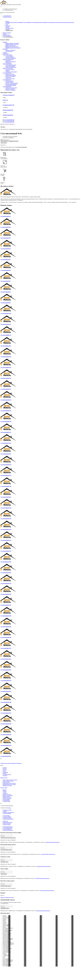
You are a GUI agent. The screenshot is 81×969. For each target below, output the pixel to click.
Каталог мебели (4, 787)
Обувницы (8, 62)
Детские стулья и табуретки (12, 83)
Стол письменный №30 (6, 529)
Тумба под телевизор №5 (8, 95)
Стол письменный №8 (6, 291)
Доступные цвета (4, 141)
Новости (7, 26)
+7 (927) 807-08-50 (7, 15)
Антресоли (8, 77)
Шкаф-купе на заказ (7, 785)
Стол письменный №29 (6, 518)
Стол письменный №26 (6, 486)
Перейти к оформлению (7, 897)
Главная (4, 767)
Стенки (14, 22)
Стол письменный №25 (6, 475)
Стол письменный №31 (6, 540)
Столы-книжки (9, 55)
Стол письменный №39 (6, 626)
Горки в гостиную (10, 74)
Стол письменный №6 (6, 270)
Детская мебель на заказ (8, 781)
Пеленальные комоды (11, 85)
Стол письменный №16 (6, 378)
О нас (7, 24)
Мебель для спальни (48, 22)
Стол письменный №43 (6, 669)
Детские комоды (9, 51)
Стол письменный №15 (6, 367)
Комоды (10, 22)
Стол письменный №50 (6, 745)
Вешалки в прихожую (11, 61)
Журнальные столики (11, 75)
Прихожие (8, 60)
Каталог (5, 768)
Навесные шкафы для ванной (12, 43)
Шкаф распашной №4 (8, 115)
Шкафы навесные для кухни (12, 44)
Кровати (8, 70)
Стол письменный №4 (6, 248)
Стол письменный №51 (6, 756)
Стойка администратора (11, 87)
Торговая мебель (70, 22)
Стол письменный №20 (6, 421)
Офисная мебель (40, 22)
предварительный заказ (13, 141)
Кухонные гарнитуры (11, 58)
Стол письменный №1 (6, 216)
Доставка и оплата (10, 28)
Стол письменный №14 (6, 356)
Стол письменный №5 (6, 259)
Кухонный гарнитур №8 (8, 105)
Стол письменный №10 (6, 313)
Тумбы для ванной (7, 813)
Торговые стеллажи (10, 88)
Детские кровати (9, 80)
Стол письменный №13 (6, 345)
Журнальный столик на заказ (9, 783)
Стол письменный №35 (6, 583)
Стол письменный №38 (6, 615)
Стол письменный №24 (6, 464)
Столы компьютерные (11, 64)
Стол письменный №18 (6, 399)
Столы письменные (10, 66)
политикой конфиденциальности (52, 842)
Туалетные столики (10, 69)
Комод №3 (5, 100)
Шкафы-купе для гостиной (12, 46)
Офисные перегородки (11, 67)
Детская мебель (63, 22)
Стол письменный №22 (6, 443)
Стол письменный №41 (6, 648)
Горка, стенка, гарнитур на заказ (10, 779)
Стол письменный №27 (6, 497)
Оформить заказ (9, 30)
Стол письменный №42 (6, 659)
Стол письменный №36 (6, 594)
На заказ (7, 23)
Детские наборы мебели (11, 84)
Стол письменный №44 (6, 680)
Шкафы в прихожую (10, 45)
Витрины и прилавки (10, 90)
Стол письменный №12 (6, 335)
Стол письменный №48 (6, 723)
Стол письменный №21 (6, 432)
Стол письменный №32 (6, 551)
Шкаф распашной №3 (8, 110)
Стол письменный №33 (6, 561)
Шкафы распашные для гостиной (13, 47)
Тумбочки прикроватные (11, 71)
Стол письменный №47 (6, 713)
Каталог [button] (7, 21)
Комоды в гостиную (10, 50)
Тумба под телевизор (10, 76)
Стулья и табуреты (10, 56)
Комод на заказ (6, 782)
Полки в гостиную (10, 78)
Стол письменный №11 (6, 324)
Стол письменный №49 (6, 734)
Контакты (8, 29)
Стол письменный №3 (6, 237)
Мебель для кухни (24, 22)
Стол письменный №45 (6, 691)
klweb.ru (9, 807)
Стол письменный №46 (6, 702)
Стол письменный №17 (6, 389)
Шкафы (7, 22)
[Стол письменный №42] (8, 119)
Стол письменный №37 (6, 605)
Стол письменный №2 (6, 227)
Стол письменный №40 (6, 637)
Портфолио (8, 25)
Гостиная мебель (56, 22)
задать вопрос (4, 142)
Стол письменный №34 (6, 572)
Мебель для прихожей (32, 22)
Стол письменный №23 (6, 453)
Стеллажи (18, 22)
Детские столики (9, 82)
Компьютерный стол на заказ (9, 784)
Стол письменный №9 (6, 302)
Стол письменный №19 (6, 410)
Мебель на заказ (4, 777)
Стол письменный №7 (6, 281)
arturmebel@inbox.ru (7, 16)
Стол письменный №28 (6, 507)
